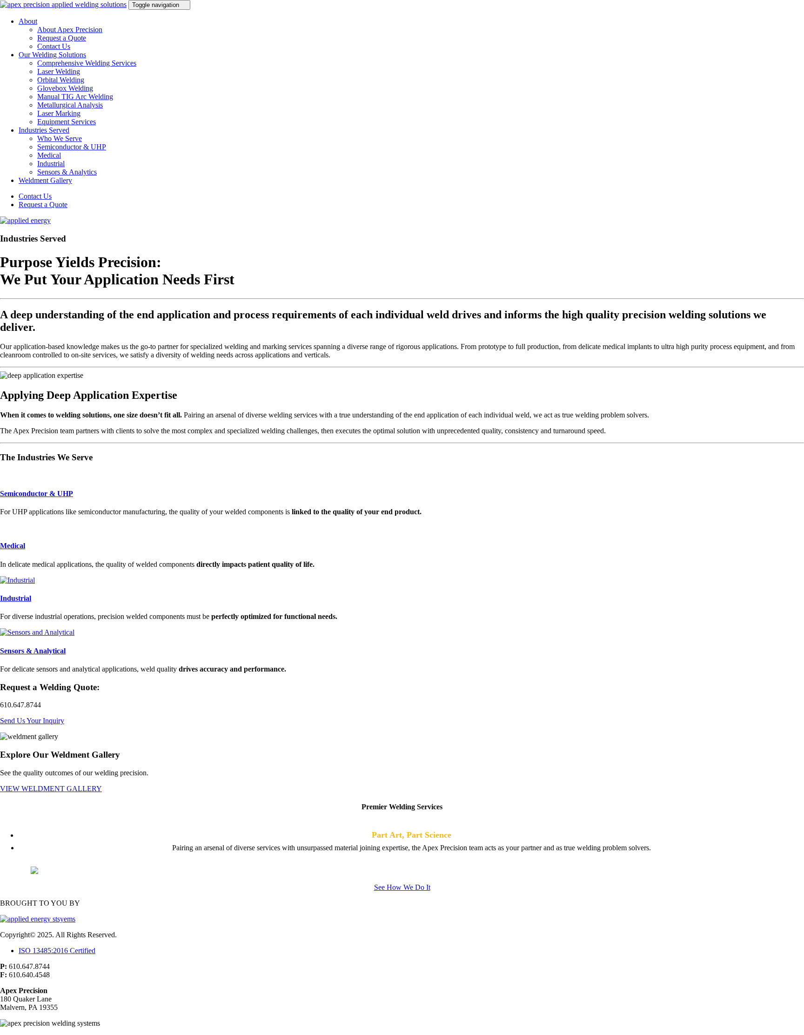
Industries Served (44, 130)
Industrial (51, 164)
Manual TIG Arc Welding (75, 97)
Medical (49, 155)
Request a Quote (61, 38)
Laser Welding (58, 71)
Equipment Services (66, 122)
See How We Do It (402, 887)
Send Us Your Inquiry (32, 721)
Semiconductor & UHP (71, 147)
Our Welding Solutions (52, 55)
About (28, 21)
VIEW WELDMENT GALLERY (51, 789)
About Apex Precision (69, 30)
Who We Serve (59, 138)
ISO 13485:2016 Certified (57, 950)
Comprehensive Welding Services (86, 63)
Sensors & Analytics (67, 172)
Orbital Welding (60, 80)
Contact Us (53, 46)
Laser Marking (58, 113)
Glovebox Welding (65, 88)
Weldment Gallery (45, 180)
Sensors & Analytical (33, 651)
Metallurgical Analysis (70, 105)
